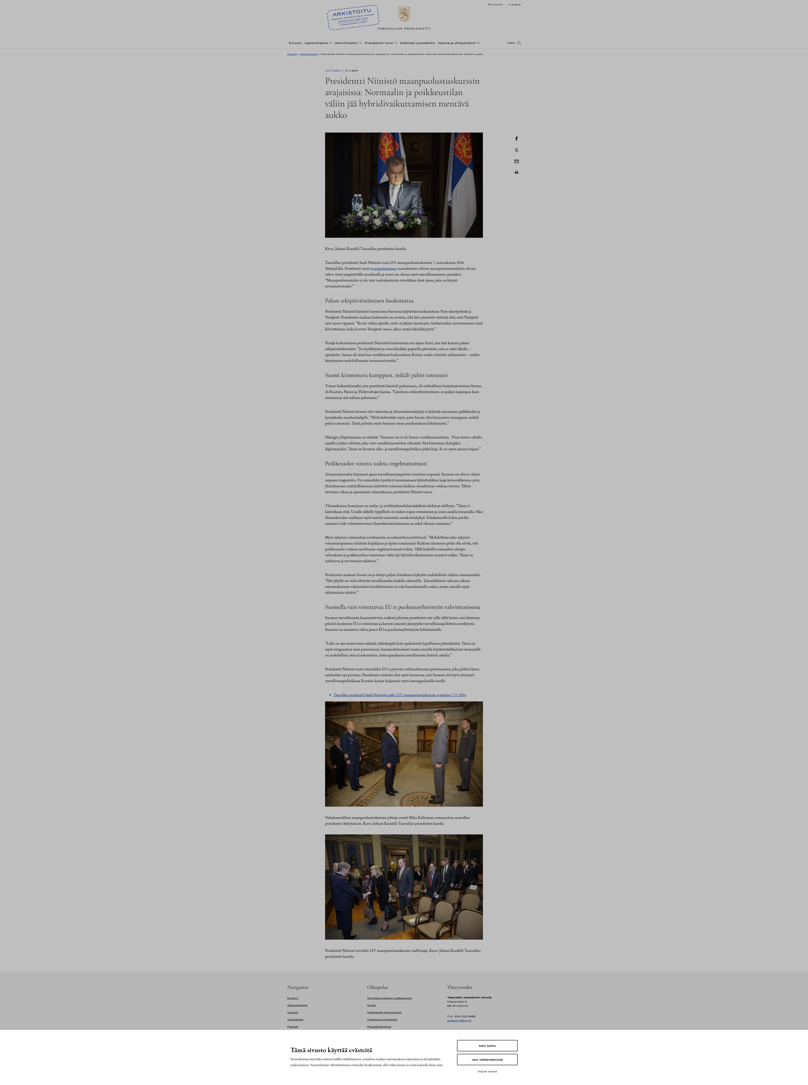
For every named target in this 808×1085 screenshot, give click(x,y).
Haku (511, 43)
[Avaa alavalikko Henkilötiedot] (359, 42)
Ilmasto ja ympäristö (382, 1019)
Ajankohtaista (316, 43)
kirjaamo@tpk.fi (459, 1020)
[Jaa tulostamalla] (516, 172)
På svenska (495, 4)
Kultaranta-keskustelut (384, 1012)
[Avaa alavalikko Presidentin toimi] (395, 42)
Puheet (292, 1026)
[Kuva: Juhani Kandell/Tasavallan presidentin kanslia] (404, 184)
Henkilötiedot (346, 43)
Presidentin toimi (378, 43)
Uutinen (333, 70)
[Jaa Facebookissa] (516, 138)
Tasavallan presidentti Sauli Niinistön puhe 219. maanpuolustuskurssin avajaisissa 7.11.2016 (400, 694)
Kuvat (371, 1005)
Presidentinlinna (379, 1026)
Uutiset (292, 1012)
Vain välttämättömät (487, 1059)
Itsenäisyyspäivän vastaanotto (389, 998)
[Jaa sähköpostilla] (516, 161)
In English (514, 4)
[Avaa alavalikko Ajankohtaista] (329, 42)
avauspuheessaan (383, 268)
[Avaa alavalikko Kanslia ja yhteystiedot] (478, 42)
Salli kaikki (487, 1046)
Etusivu (295, 43)
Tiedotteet (295, 1019)
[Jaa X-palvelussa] (516, 149)
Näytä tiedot (487, 1071)
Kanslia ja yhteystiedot (457, 43)
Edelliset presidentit (417, 43)
